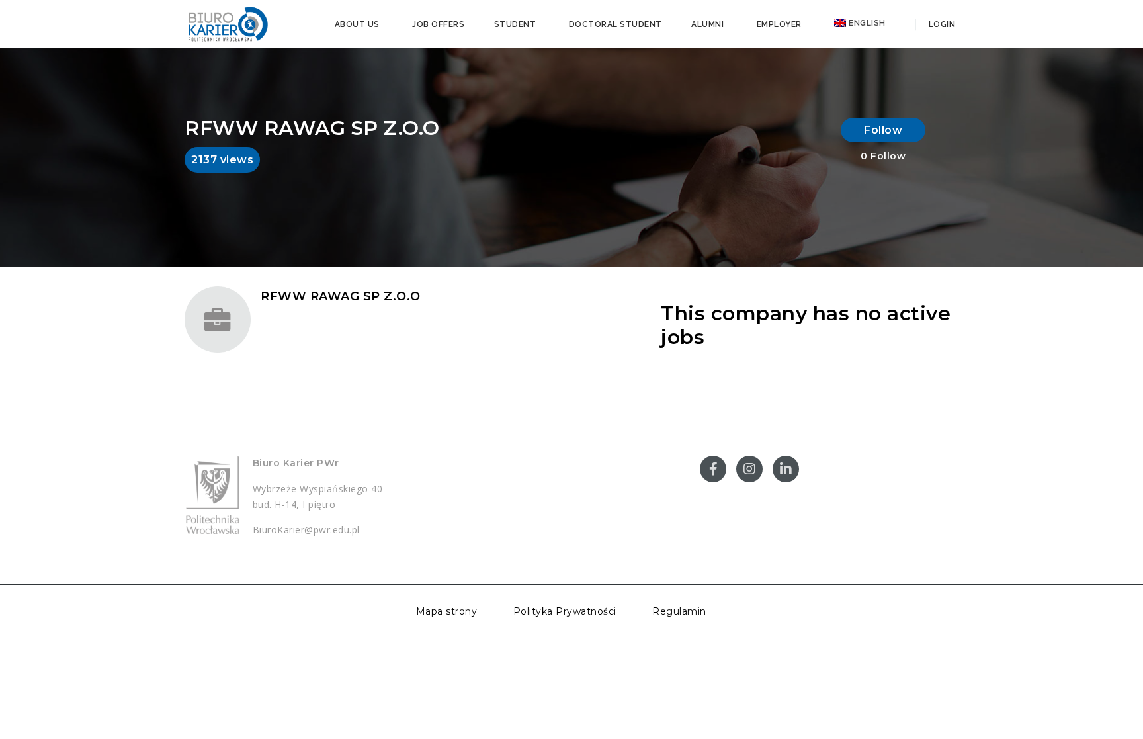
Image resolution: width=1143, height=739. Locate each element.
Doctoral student (615, 24)
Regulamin (679, 611)
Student (515, 24)
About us (357, 24)
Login (940, 24)
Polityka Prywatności (564, 611)
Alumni (707, 24)
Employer (779, 24)
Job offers (438, 24)
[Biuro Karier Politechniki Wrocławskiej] (228, 23)
